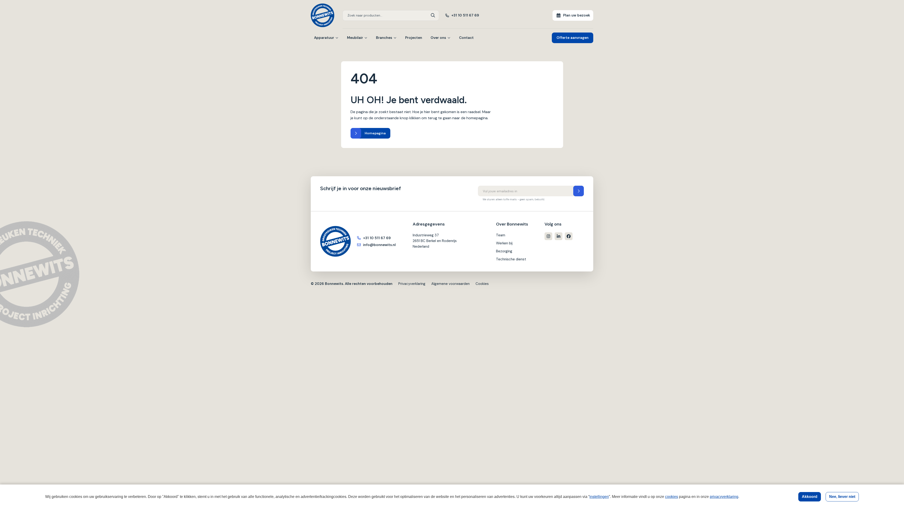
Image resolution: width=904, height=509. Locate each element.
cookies (671, 497)
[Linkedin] (558, 236)
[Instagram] (548, 236)
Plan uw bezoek (576, 15)
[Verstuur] (578, 191)
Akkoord (809, 497)
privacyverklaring (724, 497)
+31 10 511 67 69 (465, 15)
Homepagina (375, 133)
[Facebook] (569, 236)
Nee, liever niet (842, 497)
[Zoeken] (433, 15)
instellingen (599, 497)
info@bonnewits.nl (379, 244)
